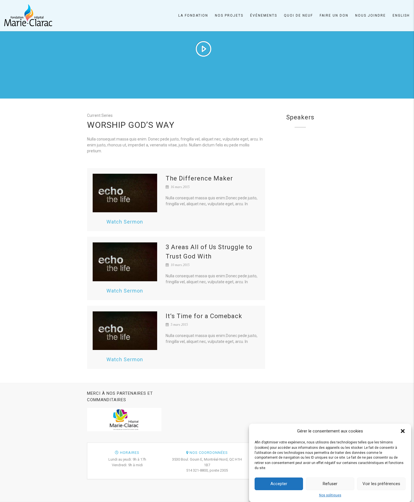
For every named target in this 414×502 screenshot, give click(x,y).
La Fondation (193, 15)
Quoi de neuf (298, 15)
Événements (263, 15)
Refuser (330, 483)
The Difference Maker (199, 178)
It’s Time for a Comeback (204, 316)
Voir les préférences (381, 483)
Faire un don (334, 15)
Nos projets (229, 15)
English (401, 15)
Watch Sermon (124, 222)
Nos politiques (330, 495)
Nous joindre (370, 15)
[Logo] (28, 15)
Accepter (278, 483)
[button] (403, 431)
